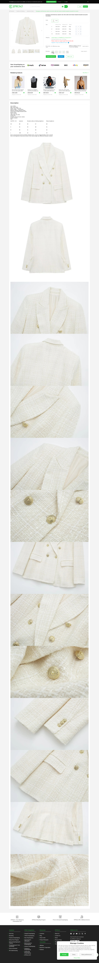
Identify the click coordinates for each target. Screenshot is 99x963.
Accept (64, 954)
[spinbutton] (78, 27)
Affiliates (42, 945)
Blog (41, 935)
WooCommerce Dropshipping (28, 944)
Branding (48, 51)
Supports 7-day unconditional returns (59, 42)
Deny (73, 954)
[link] (11, 11)
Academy (42, 933)
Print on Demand (13, 948)
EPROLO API (27, 955)
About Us (57, 933)
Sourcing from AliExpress (27, 940)
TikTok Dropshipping (29, 935)
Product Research (44, 939)
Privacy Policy (77, 957)
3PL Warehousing (13, 950)
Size (47, 24)
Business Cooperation (45, 947)
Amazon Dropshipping (29, 946)
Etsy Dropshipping (28, 937)
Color (47, 20)
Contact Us (57, 935)
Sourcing (11, 933)
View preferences (86, 954)
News (56, 937)
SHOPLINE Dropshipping (27, 952)
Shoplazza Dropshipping (27, 949)
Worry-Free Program (14, 939)
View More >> (86, 72)
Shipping (47, 37)
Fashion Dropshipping (14, 937)
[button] (76, 26)
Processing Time (48, 47)
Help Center (42, 937)
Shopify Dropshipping (29, 933)
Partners (42, 949)
